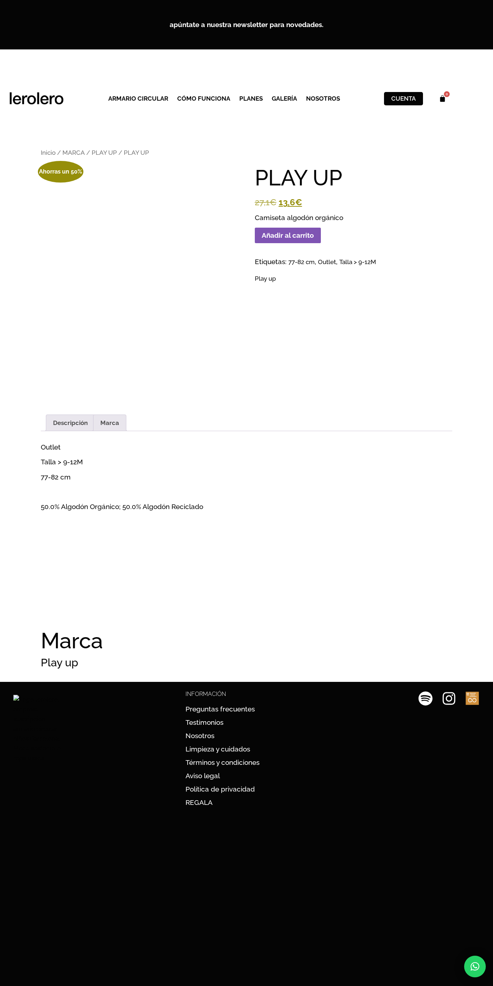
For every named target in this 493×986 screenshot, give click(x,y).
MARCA (73, 152)
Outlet (327, 262)
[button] (475, 966)
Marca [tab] (109, 422)
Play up (265, 278)
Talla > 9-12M (357, 262)
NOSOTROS (323, 98)
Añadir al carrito (288, 235)
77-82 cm (301, 262)
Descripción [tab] (70, 422)
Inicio (48, 152)
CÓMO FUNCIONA (203, 98)
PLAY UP (104, 152)
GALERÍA (284, 98)
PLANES (251, 98)
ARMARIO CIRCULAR (138, 98)
